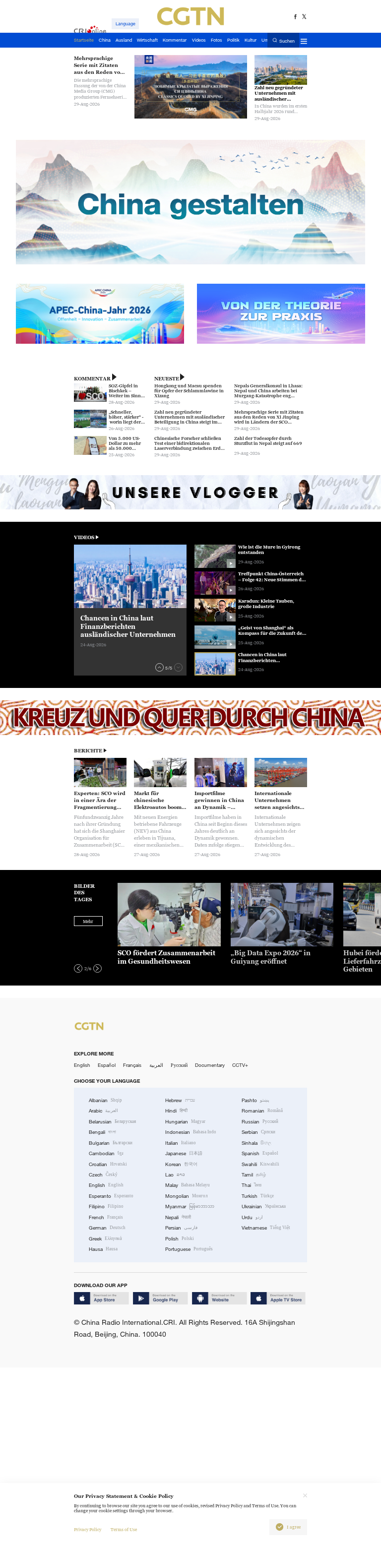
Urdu (252, 1217)
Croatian (108, 1164)
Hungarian (185, 1121)
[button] (159, 667)
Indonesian (190, 1132)
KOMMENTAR (92, 378)
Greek (105, 1239)
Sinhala (256, 1143)
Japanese (183, 1153)
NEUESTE (166, 378)
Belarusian (112, 1121)
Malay (187, 1185)
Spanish (260, 1153)
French (106, 1217)
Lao (175, 1175)
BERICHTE (88, 750)
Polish (179, 1239)
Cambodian (106, 1153)
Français (132, 1065)
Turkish (258, 1196)
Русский (179, 1065)
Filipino (106, 1206)
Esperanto (111, 1196)
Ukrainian (264, 1206)
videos (84, 537)
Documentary (210, 1065)
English (82, 1065)
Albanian (105, 1100)
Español (107, 1065)
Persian (181, 1228)
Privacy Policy (87, 1530)
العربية (156, 1065)
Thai (251, 1185)
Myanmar (189, 1206)
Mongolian (186, 1196)
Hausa (103, 1249)
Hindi (176, 1111)
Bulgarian (110, 1143)
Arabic (103, 1111)
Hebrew (180, 1100)
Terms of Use (124, 1530)
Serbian (258, 1132)
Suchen (287, 41)
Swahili (260, 1164)
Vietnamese (266, 1228)
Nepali (178, 1217)
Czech (103, 1175)
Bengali (102, 1132)
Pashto (255, 1100)
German (107, 1228)
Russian (260, 1121)
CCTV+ (240, 1065)
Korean (181, 1164)
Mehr (88, 922)
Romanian (262, 1111)
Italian (180, 1143)
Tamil (254, 1175)
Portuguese (189, 1249)
